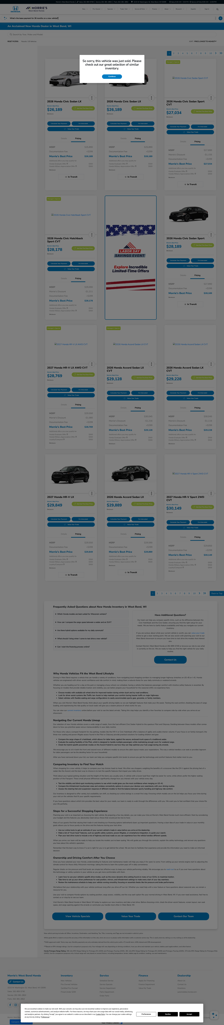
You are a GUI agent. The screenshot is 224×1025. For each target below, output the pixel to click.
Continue (112, 76)
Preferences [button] (45, 1017)
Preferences (146, 1014)
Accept (189, 1014)
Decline (168, 1014)
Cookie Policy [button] (100, 1014)
